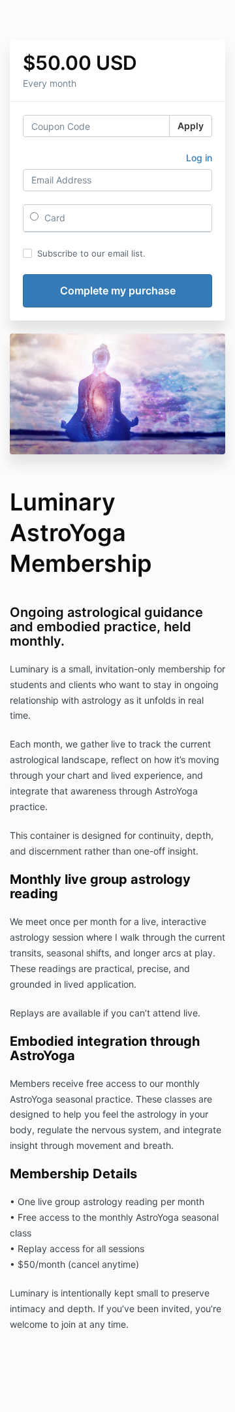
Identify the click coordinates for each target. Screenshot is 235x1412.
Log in (199, 157)
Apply (191, 125)
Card (53, 217)
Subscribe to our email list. (91, 253)
